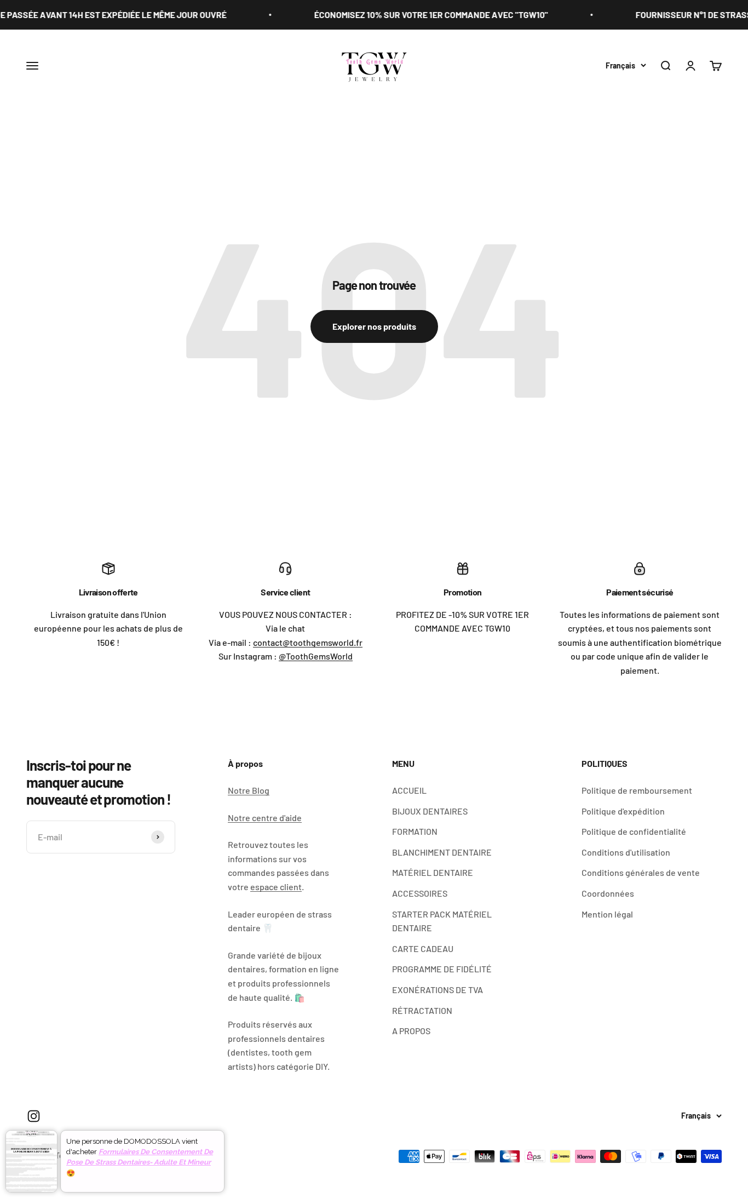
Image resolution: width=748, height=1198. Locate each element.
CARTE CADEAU (422, 948)
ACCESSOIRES (419, 893)
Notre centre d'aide (265, 817)
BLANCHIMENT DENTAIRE (442, 852)
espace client (276, 886)
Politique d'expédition (623, 811)
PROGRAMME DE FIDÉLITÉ (442, 969)
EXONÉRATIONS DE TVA (437, 989)
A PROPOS (411, 1030)
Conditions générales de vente (641, 872)
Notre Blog (248, 790)
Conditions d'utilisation (626, 852)
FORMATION (415, 831)
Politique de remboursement (637, 790)
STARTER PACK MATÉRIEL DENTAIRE (442, 921)
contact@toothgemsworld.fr (308, 642)
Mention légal (607, 914)
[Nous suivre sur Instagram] (33, 1116)
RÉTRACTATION (422, 1010)
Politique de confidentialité (634, 831)
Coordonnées (608, 893)
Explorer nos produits (374, 326)
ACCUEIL (409, 790)
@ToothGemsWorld (316, 656)
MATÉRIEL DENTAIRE (432, 872)
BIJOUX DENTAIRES (430, 811)
